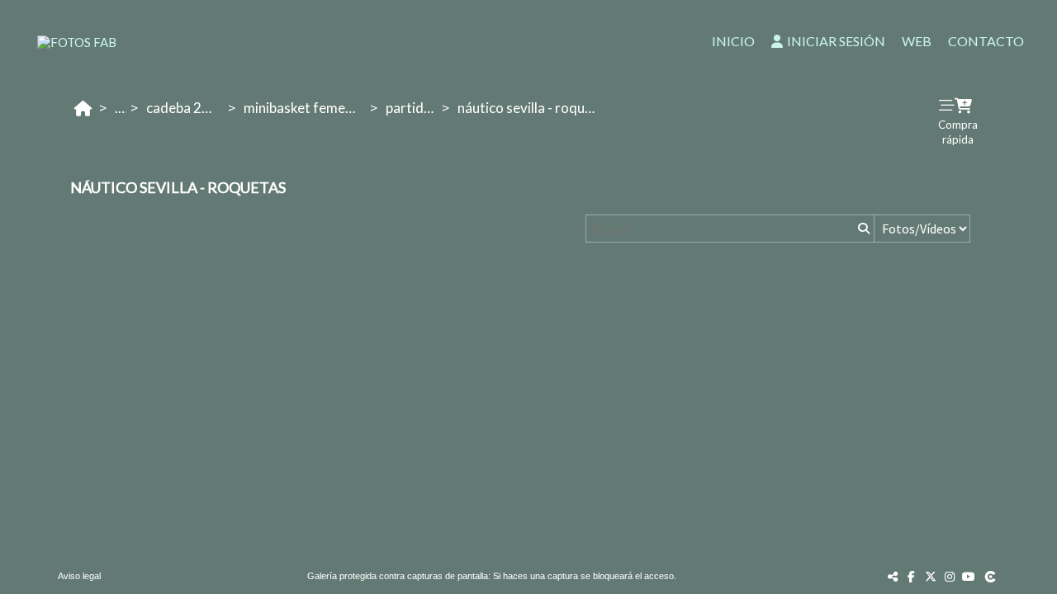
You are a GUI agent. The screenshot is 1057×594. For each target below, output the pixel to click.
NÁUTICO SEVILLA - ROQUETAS (530, 107)
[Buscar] (862, 228)
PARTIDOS (412, 107)
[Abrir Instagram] (949, 576)
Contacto (986, 41)
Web (916, 41)
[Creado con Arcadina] (991, 576)
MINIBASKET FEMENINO (305, 107)
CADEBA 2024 (185, 107)
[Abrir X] (930, 576)
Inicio (733, 41)
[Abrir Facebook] (911, 576)
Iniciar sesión (836, 41)
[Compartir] (892, 576)
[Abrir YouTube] (968, 576)
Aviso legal (79, 576)
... (120, 107)
